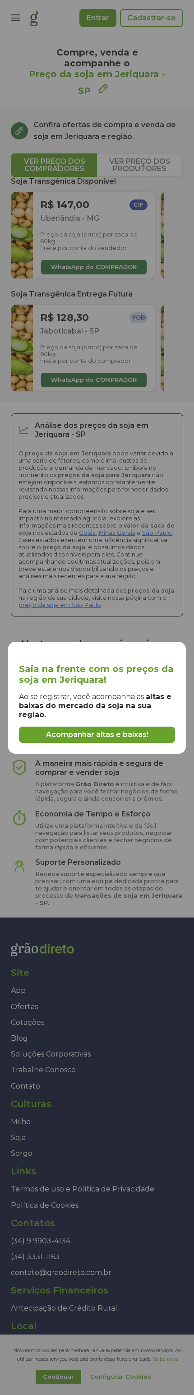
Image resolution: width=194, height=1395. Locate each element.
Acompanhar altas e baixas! (97, 734)
